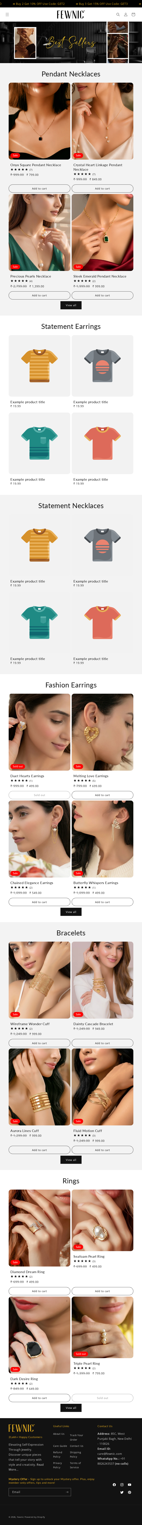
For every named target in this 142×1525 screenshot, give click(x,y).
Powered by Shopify (35, 1517)
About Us (59, 1433)
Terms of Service (75, 1465)
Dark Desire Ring (24, 1379)
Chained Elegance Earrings (31, 883)
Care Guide (60, 1446)
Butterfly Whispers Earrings (95, 883)
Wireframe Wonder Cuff (30, 1024)
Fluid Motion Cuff (87, 1131)
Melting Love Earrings (91, 776)
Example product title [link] (27, 402)
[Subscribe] (67, 1492)
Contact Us (76, 1446)
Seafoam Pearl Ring (89, 1256)
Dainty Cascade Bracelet (93, 1024)
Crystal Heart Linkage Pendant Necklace (97, 167)
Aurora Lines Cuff (24, 1131)
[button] (7, 14)
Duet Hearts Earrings (27, 776)
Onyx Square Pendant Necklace (35, 165)
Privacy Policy (57, 1465)
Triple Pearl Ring (86, 1363)
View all (71, 305)
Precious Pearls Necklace (30, 276)
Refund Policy (57, 1454)
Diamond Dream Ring (27, 1272)
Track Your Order (76, 1437)
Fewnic (20, 1517)
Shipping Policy (75, 1454)
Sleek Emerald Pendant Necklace (100, 276)
